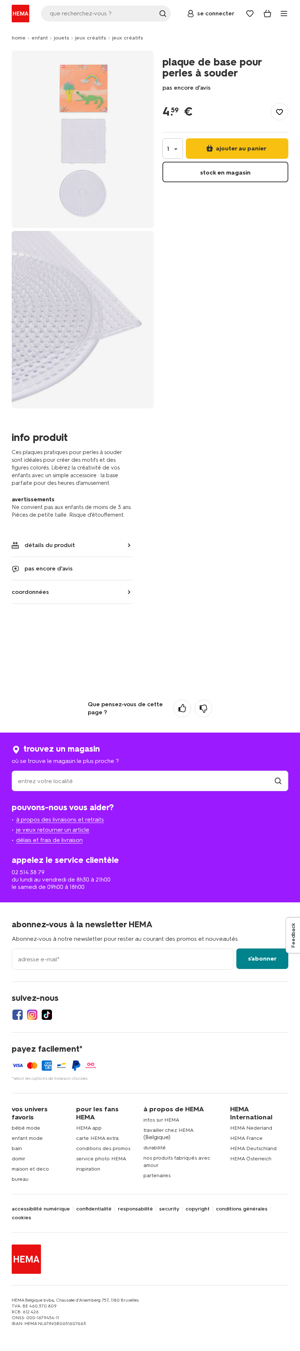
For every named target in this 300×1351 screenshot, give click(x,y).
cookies (21, 1218)
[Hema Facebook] (17, 1015)
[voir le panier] (267, 13)
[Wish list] (250, 13)
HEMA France (246, 1138)
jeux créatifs (90, 38)
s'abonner (262, 958)
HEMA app (89, 1128)
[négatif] (203, 708)
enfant (39, 38)
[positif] (182, 708)
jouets (61, 38)
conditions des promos (103, 1148)
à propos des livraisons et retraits (60, 819)
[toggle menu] (284, 13)
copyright (197, 1209)
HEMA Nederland (251, 1128)
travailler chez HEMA (168, 1130)
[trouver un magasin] (278, 781)
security (169, 1209)
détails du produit (50, 545)
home (19, 38)
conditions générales (241, 1209)
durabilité (154, 1148)
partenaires (156, 1175)
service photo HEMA (101, 1159)
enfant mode (27, 1138)
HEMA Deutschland (253, 1148)
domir (18, 1159)
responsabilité (135, 1209)
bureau (20, 1179)
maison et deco (30, 1169)
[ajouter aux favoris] (279, 111)
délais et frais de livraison (49, 840)
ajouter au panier (240, 148)
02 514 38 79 (28, 872)
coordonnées (30, 591)
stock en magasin (225, 172)
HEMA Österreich (250, 1159)
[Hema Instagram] (32, 1015)
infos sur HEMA (161, 1120)
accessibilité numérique (41, 1209)
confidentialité (94, 1209)
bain (17, 1148)
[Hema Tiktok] (47, 1015)
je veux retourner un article (52, 829)
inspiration (88, 1169)
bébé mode (26, 1128)
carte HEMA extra (97, 1138)
